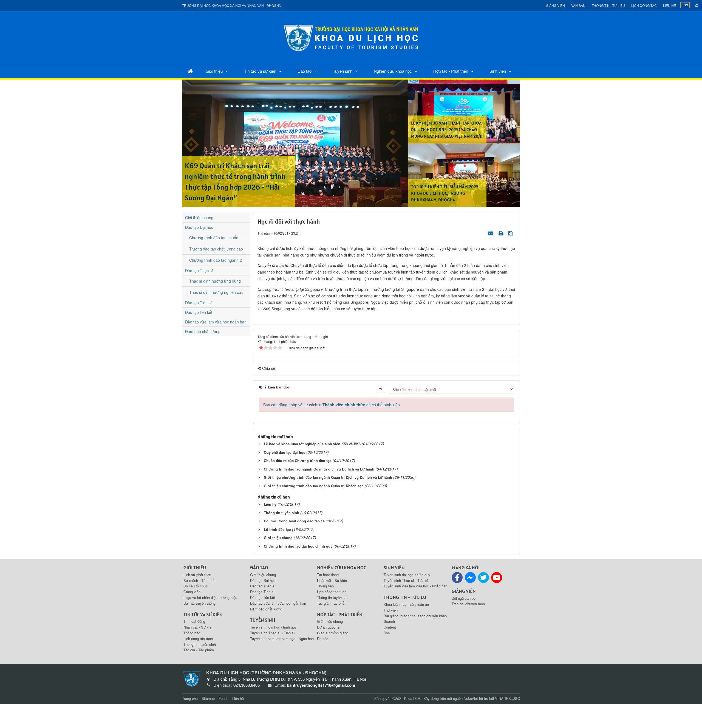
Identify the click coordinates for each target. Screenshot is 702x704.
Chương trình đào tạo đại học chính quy (298, 546)
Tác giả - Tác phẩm (198, 649)
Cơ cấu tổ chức (195, 585)
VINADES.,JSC (507, 698)
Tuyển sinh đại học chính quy (273, 627)
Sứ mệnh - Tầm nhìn (199, 580)
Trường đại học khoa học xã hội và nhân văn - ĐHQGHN (231, 5)
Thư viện (391, 610)
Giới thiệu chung (278, 537)
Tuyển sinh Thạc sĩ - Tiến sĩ (272, 632)
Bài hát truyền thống (199, 603)
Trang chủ (190, 698)
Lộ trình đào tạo (277, 529)
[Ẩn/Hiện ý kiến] (380, 389)
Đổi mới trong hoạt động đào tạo (292, 520)
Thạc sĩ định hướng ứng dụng (215, 281)
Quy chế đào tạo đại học (284, 452)
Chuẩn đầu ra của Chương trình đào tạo (298, 460)
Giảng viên (555, 5)
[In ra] (502, 233)
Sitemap (208, 698)
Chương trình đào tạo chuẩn (213, 237)
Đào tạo (305, 71)
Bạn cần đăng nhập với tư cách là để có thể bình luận (331, 404)
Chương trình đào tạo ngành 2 (215, 260)
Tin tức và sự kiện (260, 71)
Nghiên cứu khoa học (393, 71)
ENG (685, 5)
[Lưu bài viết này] (511, 233)
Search (389, 621)
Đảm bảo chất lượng (202, 331)
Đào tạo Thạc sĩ (199, 270)
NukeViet (471, 698)
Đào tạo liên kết (198, 312)
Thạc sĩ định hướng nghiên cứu (216, 292)
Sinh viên (497, 71)
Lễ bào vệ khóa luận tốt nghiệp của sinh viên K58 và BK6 (312, 443)
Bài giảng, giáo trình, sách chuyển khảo (415, 615)
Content (390, 627)
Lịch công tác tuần (198, 638)
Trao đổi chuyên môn (468, 603)
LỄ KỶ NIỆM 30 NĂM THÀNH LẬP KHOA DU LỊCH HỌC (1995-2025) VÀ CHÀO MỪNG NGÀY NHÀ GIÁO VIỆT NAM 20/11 (447, 129)
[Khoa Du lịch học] (351, 37)
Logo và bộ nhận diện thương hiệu (210, 597)
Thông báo (191, 632)
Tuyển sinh (342, 71)
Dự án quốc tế (328, 627)
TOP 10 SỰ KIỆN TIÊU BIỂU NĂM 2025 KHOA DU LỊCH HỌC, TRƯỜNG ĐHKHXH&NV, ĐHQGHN (445, 193)
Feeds (223, 698)
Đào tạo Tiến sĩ (198, 302)
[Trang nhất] (190, 71)
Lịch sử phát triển (197, 574)
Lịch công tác (644, 5)
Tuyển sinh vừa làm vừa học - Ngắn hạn (282, 638)
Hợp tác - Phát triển (450, 71)
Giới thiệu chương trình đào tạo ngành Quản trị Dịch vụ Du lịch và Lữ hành (328, 477)
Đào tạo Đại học (199, 227)
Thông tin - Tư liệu (608, 5)
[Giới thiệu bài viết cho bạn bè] (491, 233)
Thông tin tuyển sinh (281, 512)
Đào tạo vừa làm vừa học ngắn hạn (216, 322)
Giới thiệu (214, 71)
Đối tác (322, 638)
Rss (387, 632)
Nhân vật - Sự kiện (198, 627)
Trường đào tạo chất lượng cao (216, 249)
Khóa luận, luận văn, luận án (406, 604)
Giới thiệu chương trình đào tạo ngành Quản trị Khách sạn (314, 485)
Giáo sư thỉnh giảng (332, 632)
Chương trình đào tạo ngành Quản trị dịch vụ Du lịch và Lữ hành (319, 469)
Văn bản (578, 5)
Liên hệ (669, 5)
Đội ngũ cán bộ (463, 598)
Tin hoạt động (194, 621)
